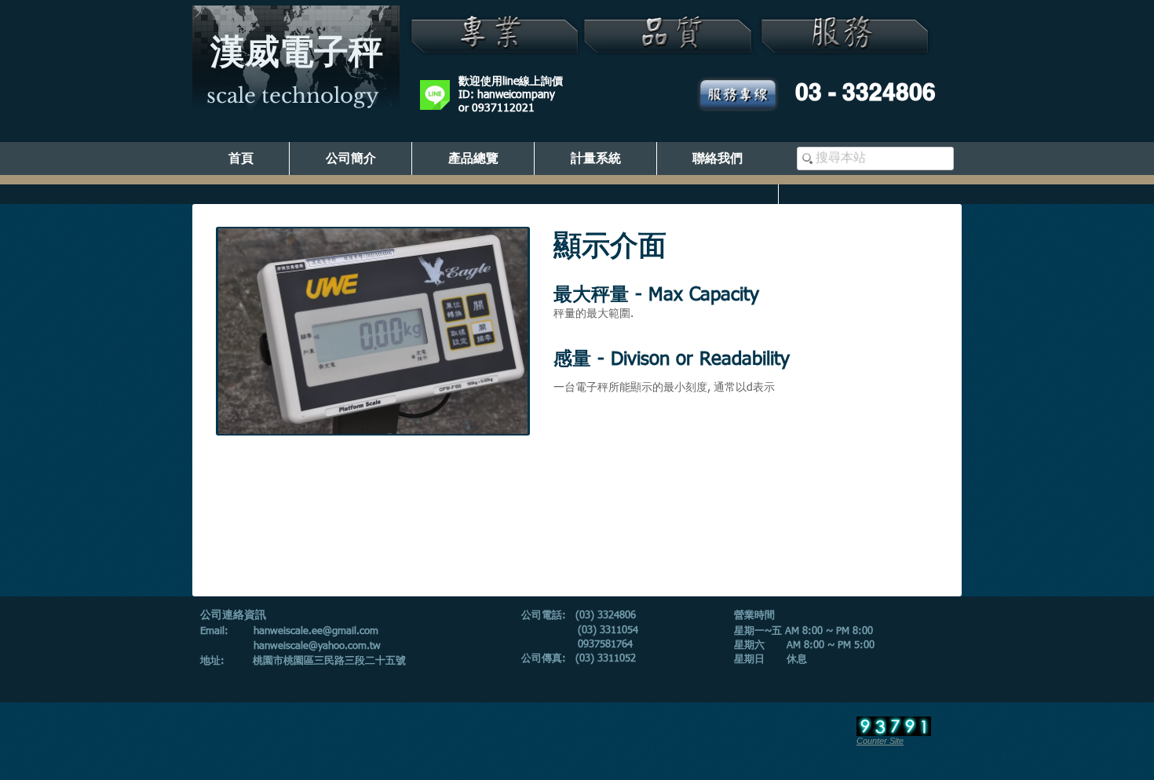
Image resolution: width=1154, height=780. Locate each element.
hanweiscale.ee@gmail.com (316, 631)
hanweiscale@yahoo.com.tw (317, 646)
